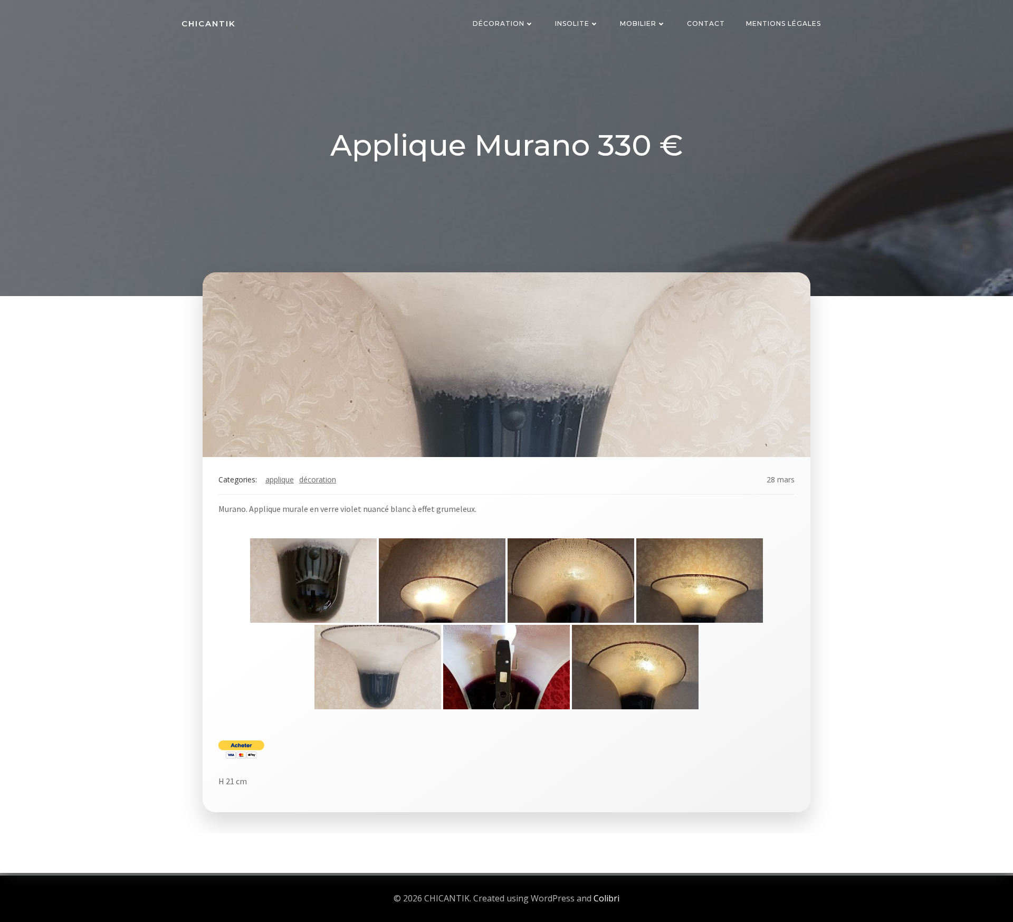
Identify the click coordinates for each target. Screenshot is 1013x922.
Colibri (606, 898)
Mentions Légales (783, 23)
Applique (279, 479)
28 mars (781, 479)
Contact (706, 23)
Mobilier (638, 23)
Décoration (498, 23)
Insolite (572, 23)
